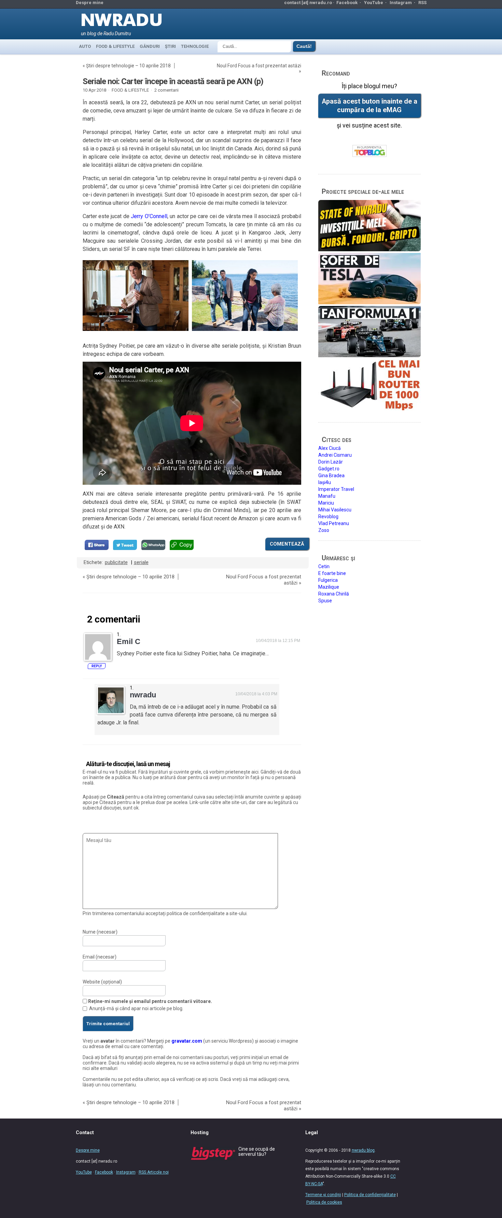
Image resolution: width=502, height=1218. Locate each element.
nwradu (143, 695)
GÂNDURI (150, 46)
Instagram (401, 2)
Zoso (323, 530)
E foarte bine (332, 573)
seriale (141, 562)
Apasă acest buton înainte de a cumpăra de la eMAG (369, 105)
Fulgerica (328, 580)
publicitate (116, 562)
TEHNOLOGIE (195, 46)
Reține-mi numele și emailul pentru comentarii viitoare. (150, 1001)
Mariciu (326, 503)
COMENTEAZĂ (287, 544)
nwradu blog (363, 1150)
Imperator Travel (336, 489)
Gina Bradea (331, 475)
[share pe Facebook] (97, 545)
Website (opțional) (102, 982)
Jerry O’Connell (149, 216)
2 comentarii (166, 90)
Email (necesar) (99, 957)
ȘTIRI (170, 46)
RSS (422, 2)
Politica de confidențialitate (370, 1194)
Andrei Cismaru (335, 455)
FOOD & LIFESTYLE (115, 46)
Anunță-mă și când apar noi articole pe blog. (136, 1008)
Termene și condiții (323, 1194)
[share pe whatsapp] (153, 545)
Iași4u (324, 482)
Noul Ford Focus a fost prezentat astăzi (259, 65)
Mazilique (328, 587)
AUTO (85, 46)
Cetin (324, 566)
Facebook (347, 2)
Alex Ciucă (329, 448)
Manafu (326, 496)
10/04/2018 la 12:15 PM (278, 640)
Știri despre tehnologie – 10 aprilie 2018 (128, 65)
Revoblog (328, 516)
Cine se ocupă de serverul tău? (256, 1151)
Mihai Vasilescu (334, 509)
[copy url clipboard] (182, 545)
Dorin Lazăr (330, 462)
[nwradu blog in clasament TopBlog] (369, 151)
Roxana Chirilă (333, 594)
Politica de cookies (324, 1202)
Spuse (325, 600)
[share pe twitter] (125, 545)
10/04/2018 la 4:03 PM (256, 694)
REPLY (97, 666)
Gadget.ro (328, 468)
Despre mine (89, 2)
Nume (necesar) (100, 932)
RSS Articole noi (154, 1172)
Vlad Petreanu (333, 523)
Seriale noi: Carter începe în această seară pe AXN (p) (173, 81)
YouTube (373, 2)
